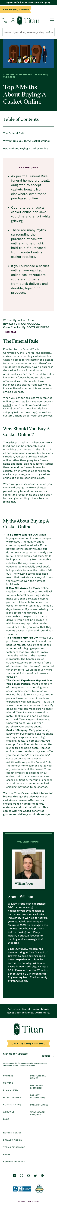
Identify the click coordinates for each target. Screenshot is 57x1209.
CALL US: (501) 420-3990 (16, 9)
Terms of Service (14, 1147)
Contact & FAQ (12, 1104)
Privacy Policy (12, 1140)
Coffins (8, 1083)
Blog (6, 1119)
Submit (46, 1056)
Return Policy (12, 1133)
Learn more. (42, 1012)
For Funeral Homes (38, 1077)
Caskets (8, 1076)
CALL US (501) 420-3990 (28, 1043)
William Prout (26, 320)
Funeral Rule (33, 352)
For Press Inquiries (36, 1086)
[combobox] (28, 32)
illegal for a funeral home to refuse (24, 377)
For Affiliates (39, 1105)
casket (7, 404)
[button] (5, 20)
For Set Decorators (37, 1096)
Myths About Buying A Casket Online (25, 148)
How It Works (12, 1097)
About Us (9, 1112)
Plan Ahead (10, 1090)
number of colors (32, 803)
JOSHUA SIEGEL (30, 323)
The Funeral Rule (13, 133)
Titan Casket (32, 1202)
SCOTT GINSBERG (38, 327)
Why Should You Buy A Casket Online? (26, 140)
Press (6, 1154)
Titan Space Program (37, 1113)
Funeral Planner (14, 1161)
